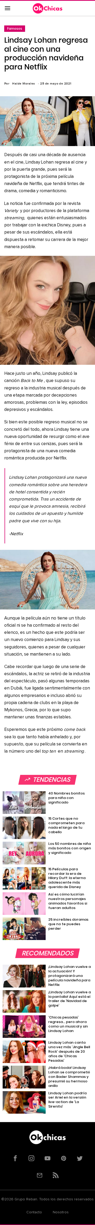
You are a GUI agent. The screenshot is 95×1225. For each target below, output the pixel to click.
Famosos (14, 28)
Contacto (34, 1212)
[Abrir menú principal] (7, 8)
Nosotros (61, 1212)
